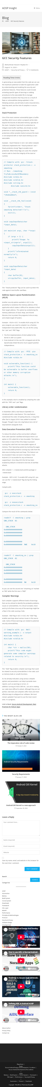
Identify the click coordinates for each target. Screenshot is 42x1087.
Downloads (5, 903)
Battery (4, 896)
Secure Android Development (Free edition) (21, 1069)
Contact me (5, 1033)
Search (4, 876)
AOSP (7, 70)
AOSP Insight (9, 8)
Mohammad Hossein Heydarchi (16, 65)
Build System (6, 898)
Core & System (6, 901)
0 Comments (34, 70)
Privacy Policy (6, 1030)
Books (21, 1066)
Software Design (7, 922)
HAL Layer (5, 908)
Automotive (5, 893)
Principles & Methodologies (10, 915)
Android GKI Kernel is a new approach (21, 805)
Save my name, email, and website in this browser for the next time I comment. (20, 861)
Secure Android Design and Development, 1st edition (20, 1067)
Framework (5, 905)
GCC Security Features (17, 21)
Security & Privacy (17, 70)
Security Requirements (21, 774)
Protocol (4, 918)
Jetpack (4, 910)
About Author (6, 1028)
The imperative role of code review (21, 743)
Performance (6, 913)
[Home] (2, 21)
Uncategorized (6, 925)
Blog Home (20, 1064)
